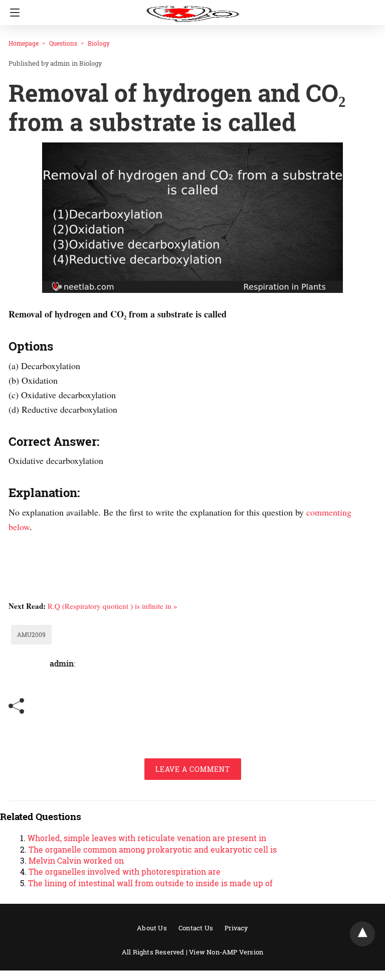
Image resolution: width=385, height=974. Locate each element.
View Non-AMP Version (226, 951)
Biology (99, 43)
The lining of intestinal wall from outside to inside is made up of (150, 883)
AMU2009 (31, 634)
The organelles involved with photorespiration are (125, 871)
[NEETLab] (192, 9)
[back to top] (362, 933)
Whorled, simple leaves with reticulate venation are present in (147, 838)
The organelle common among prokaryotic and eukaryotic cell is (153, 849)
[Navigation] (12, 12)
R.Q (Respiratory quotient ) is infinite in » (112, 606)
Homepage (24, 43)
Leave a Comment (192, 769)
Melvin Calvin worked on (76, 860)
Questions (63, 43)
